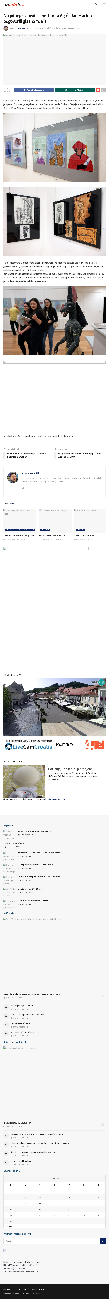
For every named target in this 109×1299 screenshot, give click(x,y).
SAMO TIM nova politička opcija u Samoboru (28, 1014)
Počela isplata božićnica (20, 1023)
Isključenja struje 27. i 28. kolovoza (32, 889)
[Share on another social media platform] (103, 90)
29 (98, 1215)
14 (84, 1203)
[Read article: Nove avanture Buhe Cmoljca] (55, 521)
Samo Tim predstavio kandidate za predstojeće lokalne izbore (31, 994)
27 (69, 1215)
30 (11, 1221)
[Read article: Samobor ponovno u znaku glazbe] (19, 521)
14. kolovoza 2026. (47, 539)
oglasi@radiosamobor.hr (54, 799)
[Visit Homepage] (14, 4)
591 (93, 539)
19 (54, 1209)
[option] (54, 770)
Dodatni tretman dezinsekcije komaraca (34, 831)
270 (23, 539)
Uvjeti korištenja (37, 1289)
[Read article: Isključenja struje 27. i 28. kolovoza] (9, 892)
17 (25, 1209)
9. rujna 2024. (38, 28)
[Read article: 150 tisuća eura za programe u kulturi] (9, 904)
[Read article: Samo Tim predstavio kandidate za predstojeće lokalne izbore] (54, 954)
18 (40, 1209)
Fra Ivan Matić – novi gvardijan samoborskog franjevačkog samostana (39, 1134)
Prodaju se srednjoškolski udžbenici (30, 767)
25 (40, 1215)
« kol (6, 1226)
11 (40, 1203)
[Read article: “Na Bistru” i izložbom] (90, 521)
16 (11, 1209)
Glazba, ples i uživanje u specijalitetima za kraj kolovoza (33, 1152)
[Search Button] (103, 1241)
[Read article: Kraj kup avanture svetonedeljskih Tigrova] (9, 868)
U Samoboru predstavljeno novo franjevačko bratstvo (40, 853)
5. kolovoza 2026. (83, 539)
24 (25, 1215)
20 (69, 1209)
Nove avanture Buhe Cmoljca (52, 535)
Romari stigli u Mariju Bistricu (22, 1161)
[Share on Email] (98, 90)
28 (84, 1215)
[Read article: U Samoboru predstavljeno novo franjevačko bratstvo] (9, 856)
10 (25, 1203)
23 (11, 1215)
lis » (10, 1226)
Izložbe (49, 28)
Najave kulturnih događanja (20, 530)
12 (54, 1203)
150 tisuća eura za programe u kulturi (33, 901)
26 (54, 1215)
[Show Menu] (104, 4)
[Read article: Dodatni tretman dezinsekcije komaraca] (9, 834)
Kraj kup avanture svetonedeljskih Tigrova (35, 865)
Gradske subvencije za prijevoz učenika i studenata (39, 877)
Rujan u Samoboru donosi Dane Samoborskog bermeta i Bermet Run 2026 (40, 1143)
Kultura (57, 28)
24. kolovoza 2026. (12, 539)
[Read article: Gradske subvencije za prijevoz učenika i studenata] (9, 880)
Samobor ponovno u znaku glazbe (18, 535)
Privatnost (22, 1289)
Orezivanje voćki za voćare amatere (25, 1032)
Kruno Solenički (21, 28)
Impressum (8, 1289)
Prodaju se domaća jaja (14, 843)
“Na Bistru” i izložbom (84, 535)
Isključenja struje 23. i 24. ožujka (23, 1005)
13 (69, 1203)
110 (59, 539)
